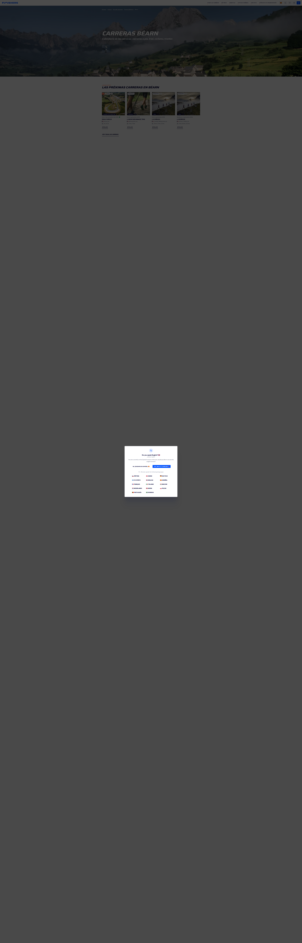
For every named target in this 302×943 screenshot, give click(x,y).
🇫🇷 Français (136, 484)
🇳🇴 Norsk (149, 488)
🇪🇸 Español (163, 480)
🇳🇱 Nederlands (137, 488)
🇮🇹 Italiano (150, 484)
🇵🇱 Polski (163, 488)
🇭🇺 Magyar (163, 484)
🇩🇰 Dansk (149, 476)
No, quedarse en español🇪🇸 (141, 466)
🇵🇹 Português (136, 492)
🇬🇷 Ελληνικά (136, 480)
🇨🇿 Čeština (135, 476)
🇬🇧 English (149, 480)
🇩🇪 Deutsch (164, 476)
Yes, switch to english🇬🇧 (161, 466)
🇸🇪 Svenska (150, 492)
